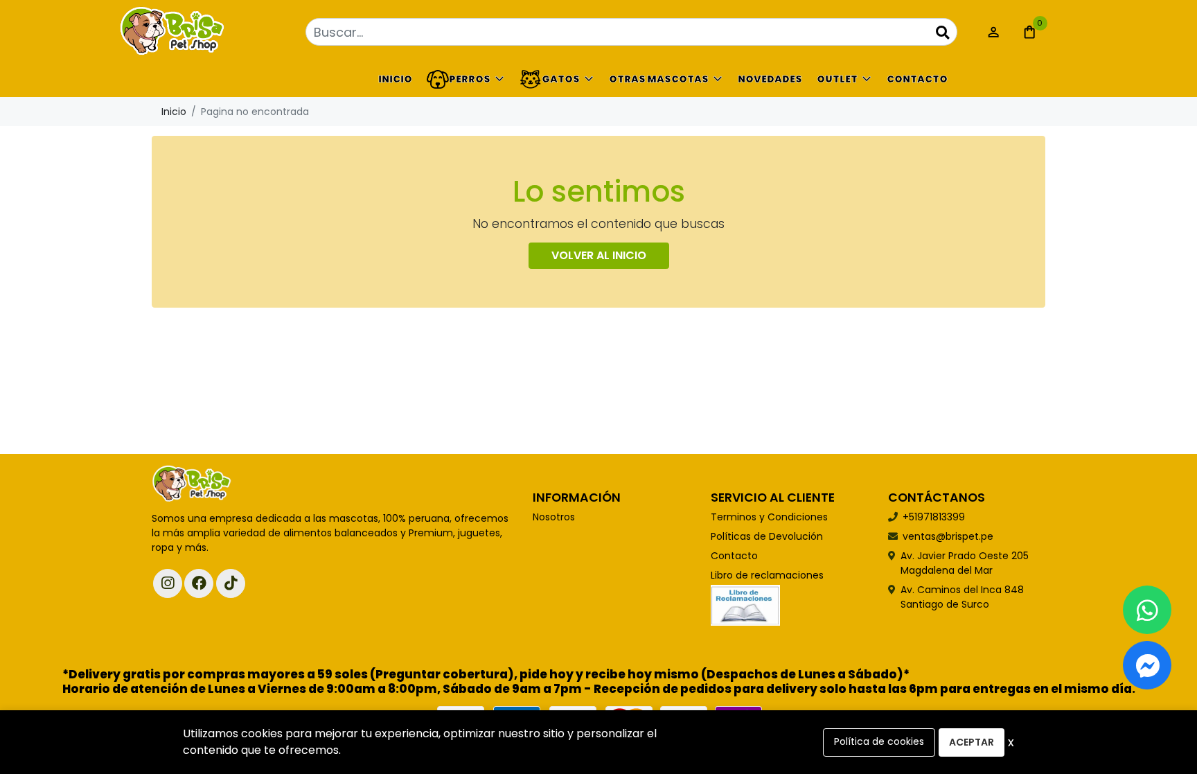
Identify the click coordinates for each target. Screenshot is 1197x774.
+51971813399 (934, 517)
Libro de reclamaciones (767, 575)
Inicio (395, 79)
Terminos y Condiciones (769, 517)
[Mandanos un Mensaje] (1147, 665)
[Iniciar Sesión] (993, 31)
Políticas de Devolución (767, 536)
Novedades (770, 79)
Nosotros (554, 517)
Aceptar (971, 742)
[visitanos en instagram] (167, 583)
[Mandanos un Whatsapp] (1147, 610)
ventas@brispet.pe (948, 536)
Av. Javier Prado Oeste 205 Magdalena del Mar (965, 563)
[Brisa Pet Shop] (221, 32)
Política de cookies (879, 741)
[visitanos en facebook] (198, 583)
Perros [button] (469, 79)
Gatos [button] (561, 79)
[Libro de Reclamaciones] (745, 605)
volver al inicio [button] (598, 255)
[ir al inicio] (192, 484)
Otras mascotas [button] (659, 79)
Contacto (917, 79)
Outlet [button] (837, 79)
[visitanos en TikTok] (230, 583)
